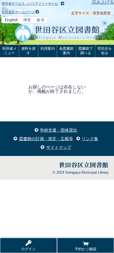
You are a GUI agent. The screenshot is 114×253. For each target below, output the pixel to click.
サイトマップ (58, 147)
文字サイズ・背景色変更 (91, 13)
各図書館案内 (66, 50)
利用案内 (47, 48)
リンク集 (90, 138)
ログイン (28, 249)
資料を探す (28, 50)
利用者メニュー (9, 50)
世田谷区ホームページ (18, 12)
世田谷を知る (104, 50)
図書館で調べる (85, 50)
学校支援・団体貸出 (58, 130)
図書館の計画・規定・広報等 (46, 138)
